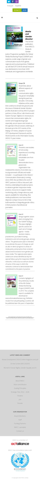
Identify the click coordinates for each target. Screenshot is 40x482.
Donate (20, 403)
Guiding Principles (20, 388)
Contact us (20, 431)
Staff (20, 420)
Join (20, 399)
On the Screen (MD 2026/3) (20, 364)
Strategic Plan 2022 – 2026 (20, 392)
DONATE (17, 10)
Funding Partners (20, 423)
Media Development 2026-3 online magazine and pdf (20, 359)
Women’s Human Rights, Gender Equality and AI (20, 368)
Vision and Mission (20, 384)
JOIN (24, 10)
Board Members (20, 416)
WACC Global (24, 478)
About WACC (20, 381)
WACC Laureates (20, 427)
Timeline (20, 396)
